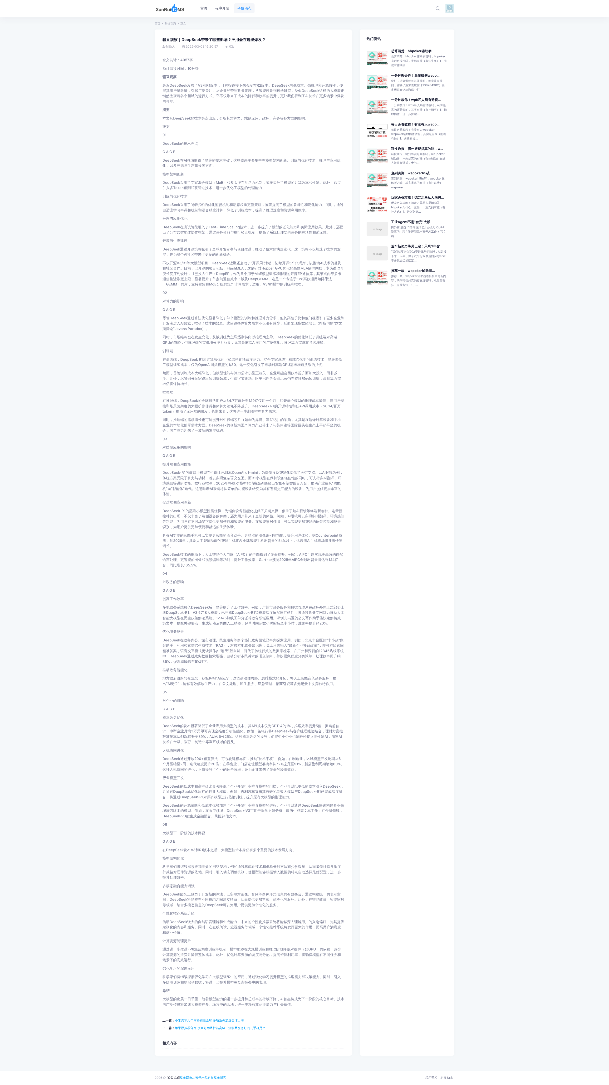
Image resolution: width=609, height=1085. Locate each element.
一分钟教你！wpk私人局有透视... (416, 100)
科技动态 (170, 23)
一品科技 (207, 1078)
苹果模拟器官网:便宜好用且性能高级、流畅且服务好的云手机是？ (220, 1028)
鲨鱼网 (184, 1078)
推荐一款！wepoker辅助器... (413, 271)
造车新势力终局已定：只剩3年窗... (417, 246)
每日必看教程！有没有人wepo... (415, 124)
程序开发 (431, 1078)
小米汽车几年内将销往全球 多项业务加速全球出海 (209, 1020)
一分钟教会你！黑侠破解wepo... (415, 75)
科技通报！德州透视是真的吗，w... (417, 148)
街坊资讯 (195, 1078)
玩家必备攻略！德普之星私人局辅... (417, 197)
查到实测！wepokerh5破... (411, 173)
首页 (157, 23)
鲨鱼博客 (220, 1078)
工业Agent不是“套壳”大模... (412, 222)
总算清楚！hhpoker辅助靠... (412, 51)
